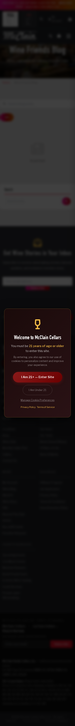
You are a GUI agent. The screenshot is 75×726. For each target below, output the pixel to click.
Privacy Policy (28, 407)
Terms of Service (46, 407)
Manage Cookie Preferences (37, 400)
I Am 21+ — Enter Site (37, 377)
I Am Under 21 (37, 390)
